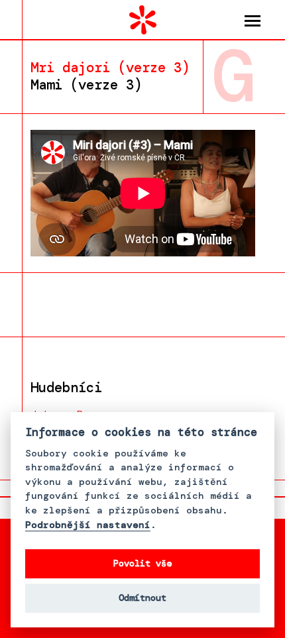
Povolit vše (142, 563)
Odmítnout (142, 598)
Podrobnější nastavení (87, 525)
